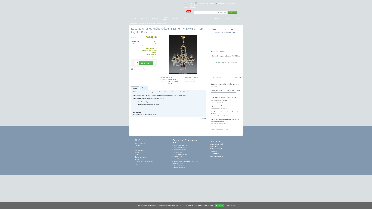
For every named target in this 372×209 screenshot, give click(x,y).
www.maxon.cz (220, 156)
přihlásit (212, 3)
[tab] (135, 88)
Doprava (137, 145)
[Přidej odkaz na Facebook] (189, 79)
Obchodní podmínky (140, 143)
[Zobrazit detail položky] (226, 62)
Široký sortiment (178, 156)
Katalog (137, 159)
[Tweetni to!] (197, 79)
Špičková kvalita (178, 152)
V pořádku (219, 206)
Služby (137, 154)
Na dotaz (154, 44)
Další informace (230, 205)
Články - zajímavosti (140, 157)
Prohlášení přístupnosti (216, 148)
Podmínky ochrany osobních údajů (144, 161)
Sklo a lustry (142, 23)
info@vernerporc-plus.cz (190, 7)
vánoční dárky (152, 114)
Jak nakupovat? (139, 150)
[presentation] (135, 88)
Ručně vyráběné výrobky (180, 154)
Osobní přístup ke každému (181, 159)
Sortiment (137, 152)
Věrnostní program (178, 165)
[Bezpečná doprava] (221, 32)
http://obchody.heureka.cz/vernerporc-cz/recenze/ (223, 92)
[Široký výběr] (231, 32)
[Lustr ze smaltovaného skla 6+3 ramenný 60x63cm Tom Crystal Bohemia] (183, 54)
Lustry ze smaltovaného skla (158, 23)
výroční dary (143, 114)
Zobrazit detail (237, 77)
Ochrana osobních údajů (216, 144)
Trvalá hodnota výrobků (180, 149)
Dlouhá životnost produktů (180, 147)
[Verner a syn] (137, 7)
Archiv (136, 164)
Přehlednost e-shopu (179, 167)
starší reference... (217, 133)
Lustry (148, 23)
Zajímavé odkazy (214, 153)
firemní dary (136, 114)
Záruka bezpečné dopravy (180, 145)
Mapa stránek (213, 151)
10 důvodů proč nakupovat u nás (143, 148)
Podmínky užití (213, 146)
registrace (232, 3)
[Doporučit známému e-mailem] (190, 81)
